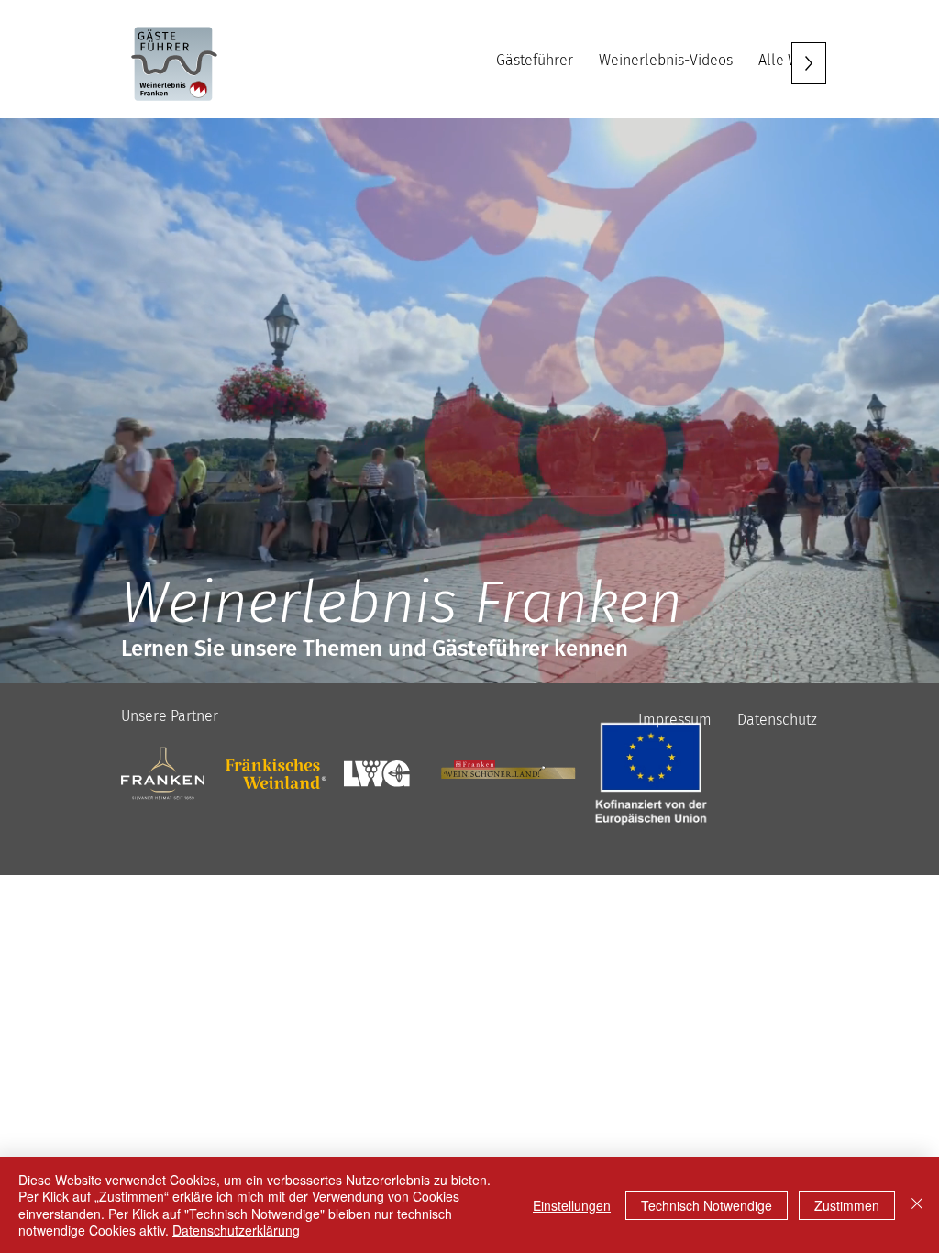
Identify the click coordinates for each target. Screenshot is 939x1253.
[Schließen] (917, 1204)
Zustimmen (846, 1205)
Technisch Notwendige (706, 1205)
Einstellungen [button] (572, 1205)
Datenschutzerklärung (236, 1230)
